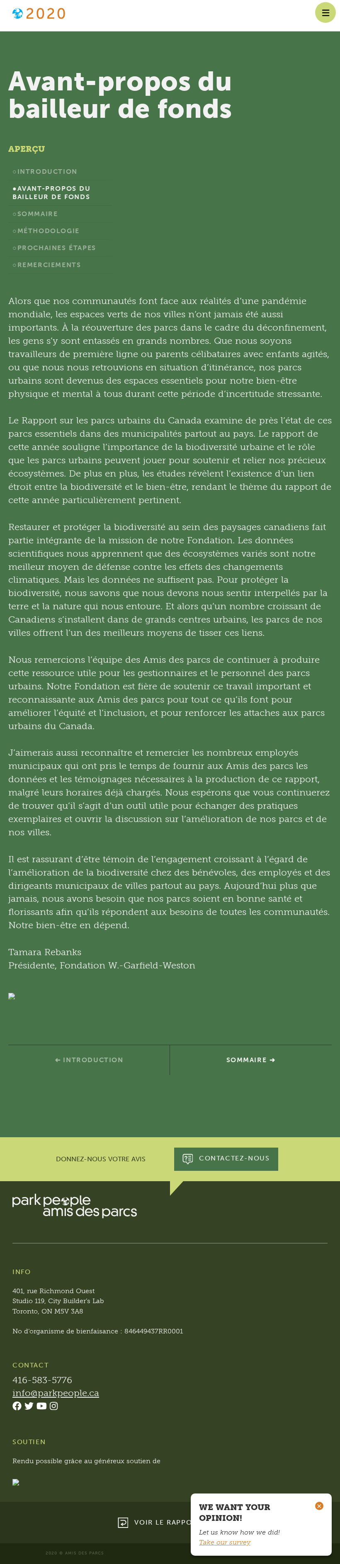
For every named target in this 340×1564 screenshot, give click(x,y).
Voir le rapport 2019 (178, 1522)
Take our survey (224, 1542)
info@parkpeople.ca (55, 1393)
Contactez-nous (234, 1158)
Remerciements (49, 265)
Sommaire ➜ (251, 1060)
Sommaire (37, 214)
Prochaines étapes (56, 248)
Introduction (47, 171)
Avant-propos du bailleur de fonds (51, 193)
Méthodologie (48, 231)
